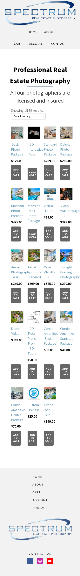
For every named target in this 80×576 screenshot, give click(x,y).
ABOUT (49, 32)
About (37, 484)
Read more (32, 174)
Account (40, 500)
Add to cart (15, 172)
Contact (39, 508)
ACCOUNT (36, 44)
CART (18, 44)
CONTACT (58, 44)
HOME (32, 32)
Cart (36, 492)
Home (37, 477)
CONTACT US (40, 553)
